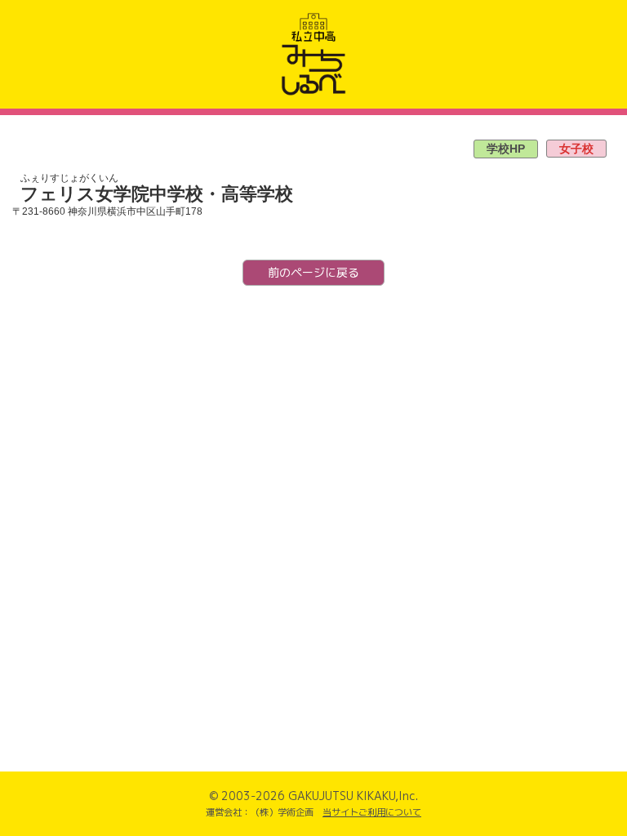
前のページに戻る (313, 272)
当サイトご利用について (371, 812)
